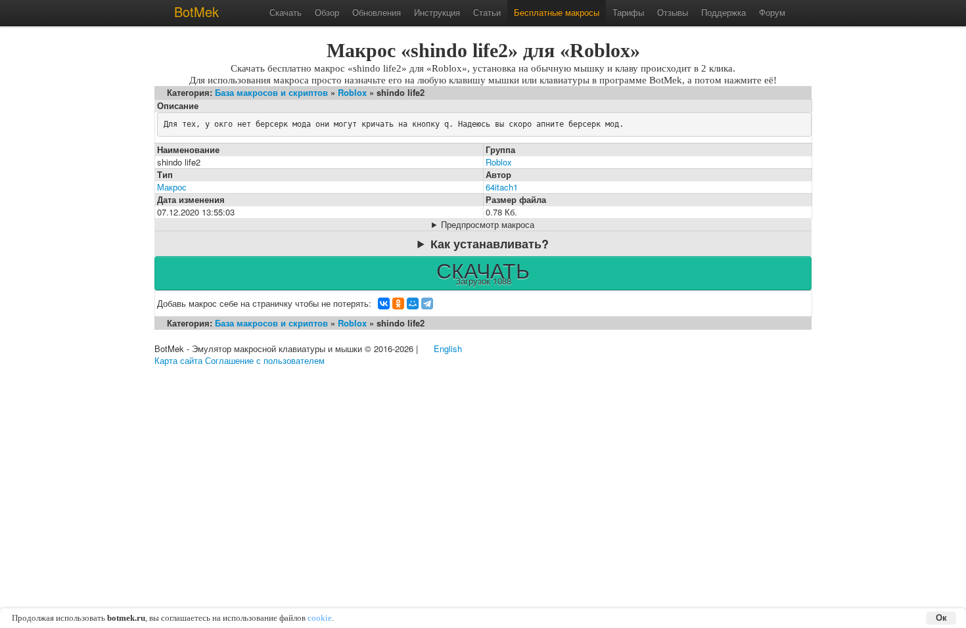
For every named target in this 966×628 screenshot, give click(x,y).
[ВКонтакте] (384, 303)
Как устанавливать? (489, 243)
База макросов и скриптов (271, 92)
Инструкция (437, 12)
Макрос (172, 187)
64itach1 (502, 187)
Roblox (352, 92)
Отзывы (672, 12)
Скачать (285, 12)
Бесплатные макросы (556, 12)
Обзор (327, 12)
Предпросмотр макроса (487, 225)
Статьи (487, 12)
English (448, 348)
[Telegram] (427, 303)
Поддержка (723, 12)
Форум (772, 12)
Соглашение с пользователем (265, 360)
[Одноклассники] (398, 303)
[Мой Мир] (413, 303)
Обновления (376, 12)
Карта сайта (178, 360)
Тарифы (628, 12)
